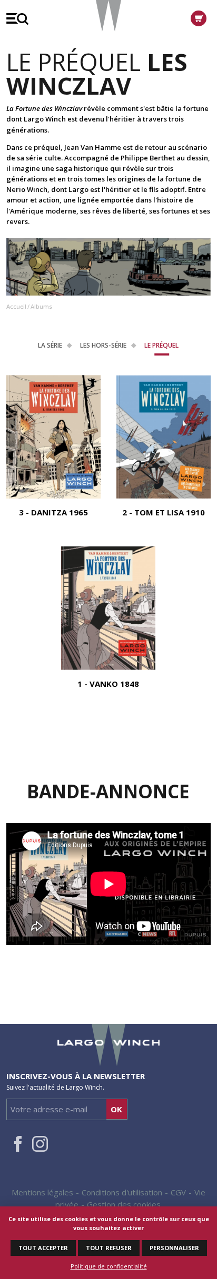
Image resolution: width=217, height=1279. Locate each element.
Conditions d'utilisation (122, 1192)
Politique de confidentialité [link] (109, 1266)
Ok (116, 1109)
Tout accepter (43, 1248)
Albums (41, 306)
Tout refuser (109, 1248)
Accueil (16, 306)
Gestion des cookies (124, 1204)
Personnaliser (174, 1248)
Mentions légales (42, 1192)
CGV (178, 1192)
